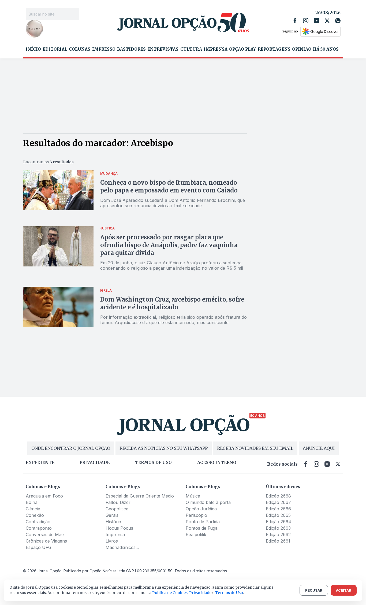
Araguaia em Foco (44, 496)
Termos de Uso (229, 592)
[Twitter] (327, 20)
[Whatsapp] (338, 20)
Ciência (33, 508)
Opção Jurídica (201, 508)
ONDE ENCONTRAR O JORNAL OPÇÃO (70, 448)
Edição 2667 (278, 502)
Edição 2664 (278, 521)
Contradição (38, 521)
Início (33, 49)
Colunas (79, 49)
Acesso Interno (216, 462)
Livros (112, 541)
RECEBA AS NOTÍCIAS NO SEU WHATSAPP (163, 448)
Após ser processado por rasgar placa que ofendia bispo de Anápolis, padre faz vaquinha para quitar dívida (169, 245)
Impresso (103, 49)
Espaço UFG (38, 547)
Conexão (35, 515)
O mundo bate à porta (208, 502)
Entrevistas (162, 49)
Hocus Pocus (119, 528)
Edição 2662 (278, 534)
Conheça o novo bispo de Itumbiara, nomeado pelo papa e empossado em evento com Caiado (169, 186)
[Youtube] (316, 20)
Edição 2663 (278, 528)
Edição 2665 (278, 515)
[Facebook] (295, 20)
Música (193, 496)
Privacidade (95, 462)
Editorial (55, 49)
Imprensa (215, 49)
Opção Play (242, 49)
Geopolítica (117, 508)
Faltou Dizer (118, 502)
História (113, 521)
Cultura (191, 49)
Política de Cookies (170, 592)
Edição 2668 (278, 496)
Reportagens (274, 49)
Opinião (301, 49)
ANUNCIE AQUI (319, 448)
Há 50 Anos (326, 49)
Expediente (40, 462)
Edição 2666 (278, 508)
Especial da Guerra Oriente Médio (140, 496)
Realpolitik (196, 534)
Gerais (112, 515)
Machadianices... (122, 547)
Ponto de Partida (203, 521)
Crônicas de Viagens (46, 541)
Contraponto (39, 528)
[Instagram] (305, 20)
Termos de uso (153, 462)
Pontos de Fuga (202, 528)
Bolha (32, 502)
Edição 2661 (278, 541)
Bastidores (131, 49)
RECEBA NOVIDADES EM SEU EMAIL (255, 448)
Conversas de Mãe (45, 534)
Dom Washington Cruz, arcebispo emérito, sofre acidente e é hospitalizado (172, 303)
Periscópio (196, 515)
